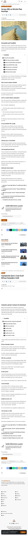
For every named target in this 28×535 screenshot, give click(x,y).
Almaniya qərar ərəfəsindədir (11, 67)
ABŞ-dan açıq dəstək (9, 326)
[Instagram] (15, 523)
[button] (23, 532)
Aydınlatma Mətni (5, 532)
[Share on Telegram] (16, 230)
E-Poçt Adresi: (4, 213)
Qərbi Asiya (8, 6)
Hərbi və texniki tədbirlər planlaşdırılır (13, 62)
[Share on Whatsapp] (13, 230)
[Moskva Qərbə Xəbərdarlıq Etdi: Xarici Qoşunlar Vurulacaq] (23, 264)
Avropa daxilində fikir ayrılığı (11, 64)
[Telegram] (16, 523)
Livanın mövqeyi (8, 330)
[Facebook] (9, 523)
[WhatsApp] (18, 523)
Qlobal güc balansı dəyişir (10, 71)
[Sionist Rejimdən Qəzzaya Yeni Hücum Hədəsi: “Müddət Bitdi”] (23, 244)
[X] (11, 523)
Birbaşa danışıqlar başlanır (10, 323)
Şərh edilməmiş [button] (23, 234)
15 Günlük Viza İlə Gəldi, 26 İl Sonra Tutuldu (12, 199)
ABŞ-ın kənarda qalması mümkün (12, 60)
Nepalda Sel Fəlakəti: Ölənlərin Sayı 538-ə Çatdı (13, 438)
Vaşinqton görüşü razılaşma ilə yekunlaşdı (12, 321)
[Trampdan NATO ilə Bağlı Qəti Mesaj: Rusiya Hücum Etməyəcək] (23, 251)
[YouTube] (13, 523)
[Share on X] (6, 15)
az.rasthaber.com (6, 480)
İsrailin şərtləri (8, 328)
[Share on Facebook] (4, 15)
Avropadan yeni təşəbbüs (9, 57)
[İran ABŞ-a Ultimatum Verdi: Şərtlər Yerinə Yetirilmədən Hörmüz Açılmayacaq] (23, 257)
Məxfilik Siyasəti (14, 531)
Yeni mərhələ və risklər (10, 335)
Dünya (3, 6)
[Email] (19, 230)
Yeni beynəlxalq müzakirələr (11, 69)
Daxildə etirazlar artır (9, 333)
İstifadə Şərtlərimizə (12, 222)
